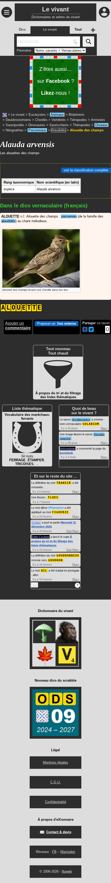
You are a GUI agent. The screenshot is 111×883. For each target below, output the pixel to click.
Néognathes (14, 130)
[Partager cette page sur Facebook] (85, 330)
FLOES (53, 497)
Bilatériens (76, 115)
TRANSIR (64, 483)
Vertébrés (59, 120)
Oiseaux (101, 125)
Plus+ (104, 428)
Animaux (57, 115)
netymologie (67, 448)
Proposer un (56, 323)
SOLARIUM (91, 424)
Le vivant (18, 115)
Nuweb (67, 871)
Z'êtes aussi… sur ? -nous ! (55, 81)
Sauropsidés (15, 125)
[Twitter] (91, 331)
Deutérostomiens (18, 120)
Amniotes (98, 120)
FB (54, 852)
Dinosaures (36, 125)
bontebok (66, 452)
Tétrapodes (78, 120)
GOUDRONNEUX (68, 555)
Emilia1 (36, 522)
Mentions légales (55, 762)
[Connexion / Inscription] (104, 12)
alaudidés (8, 221)
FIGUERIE (60, 512)
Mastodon (67, 852)
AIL (44, 570)
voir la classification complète (86, 170)
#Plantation (56, 507)
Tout (69, 531)
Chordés (41, 120)
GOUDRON (55, 560)
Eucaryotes (37, 115)
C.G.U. (55, 782)
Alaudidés (58, 130)
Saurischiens (59, 125)
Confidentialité (55, 802)
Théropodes (81, 125)
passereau (69, 216)
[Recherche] (88, 41)
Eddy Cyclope (40, 536)
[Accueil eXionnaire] (5, 114)
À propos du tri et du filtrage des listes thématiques (52, 541)
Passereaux (37, 130)
